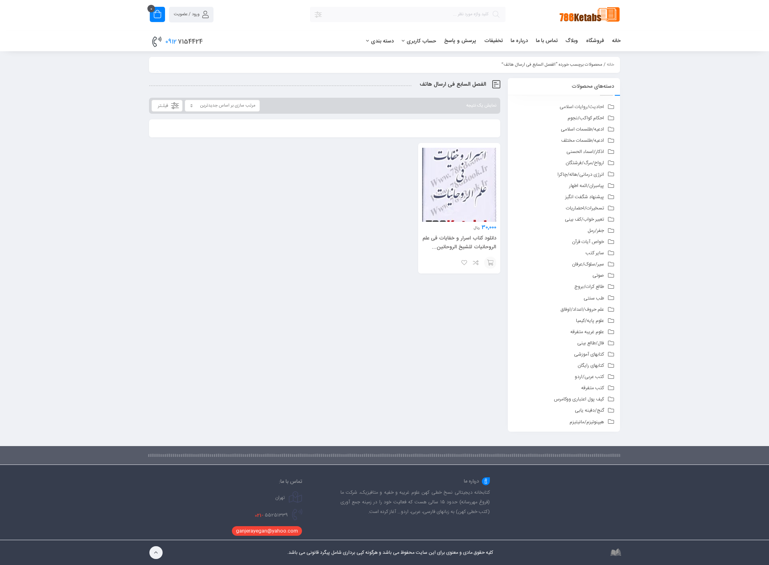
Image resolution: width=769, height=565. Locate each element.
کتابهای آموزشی (589, 354)
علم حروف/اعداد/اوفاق (582, 310)
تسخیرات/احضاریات (585, 208)
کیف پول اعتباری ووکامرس (579, 399)
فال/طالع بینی (590, 343)
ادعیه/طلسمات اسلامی (582, 129)
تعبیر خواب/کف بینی (584, 219)
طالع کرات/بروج (589, 287)
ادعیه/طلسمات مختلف (582, 141)
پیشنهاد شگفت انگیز (584, 197)
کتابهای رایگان (591, 366)
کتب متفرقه (592, 388)
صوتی (598, 275)
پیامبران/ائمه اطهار (586, 186)
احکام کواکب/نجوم (586, 118)
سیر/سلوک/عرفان (588, 264)
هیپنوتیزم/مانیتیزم (587, 422)
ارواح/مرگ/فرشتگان (585, 163)
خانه (610, 64)
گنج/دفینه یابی (589, 410)
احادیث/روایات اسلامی (582, 107)
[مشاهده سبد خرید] (157, 15)
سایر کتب (595, 253)
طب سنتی (594, 298)
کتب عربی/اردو (589, 377)
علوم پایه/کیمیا (590, 321)
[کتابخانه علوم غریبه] (567, 16)
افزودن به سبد (490, 263)
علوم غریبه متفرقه (587, 332)
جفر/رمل (596, 231)
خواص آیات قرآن (588, 242)
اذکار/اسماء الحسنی (585, 152)
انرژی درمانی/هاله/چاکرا (581, 175)
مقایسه (476, 263)
